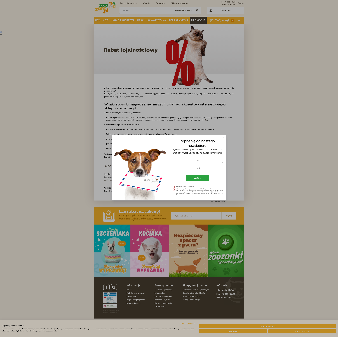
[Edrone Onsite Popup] (169, 168)
